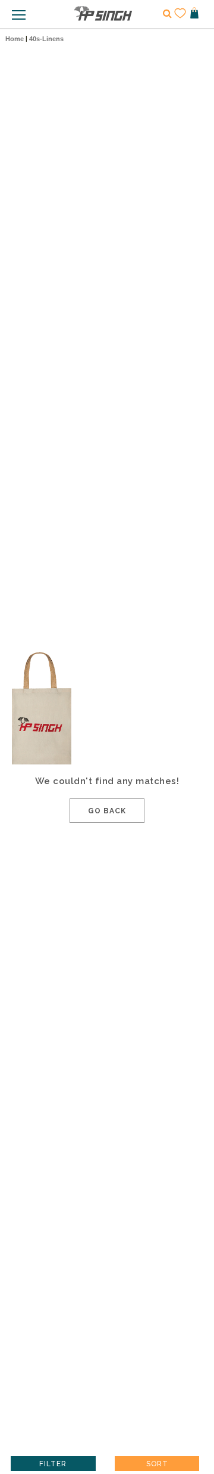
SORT (157, 1464)
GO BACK (107, 811)
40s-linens (46, 38)
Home (14, 38)
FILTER (53, 1464)
